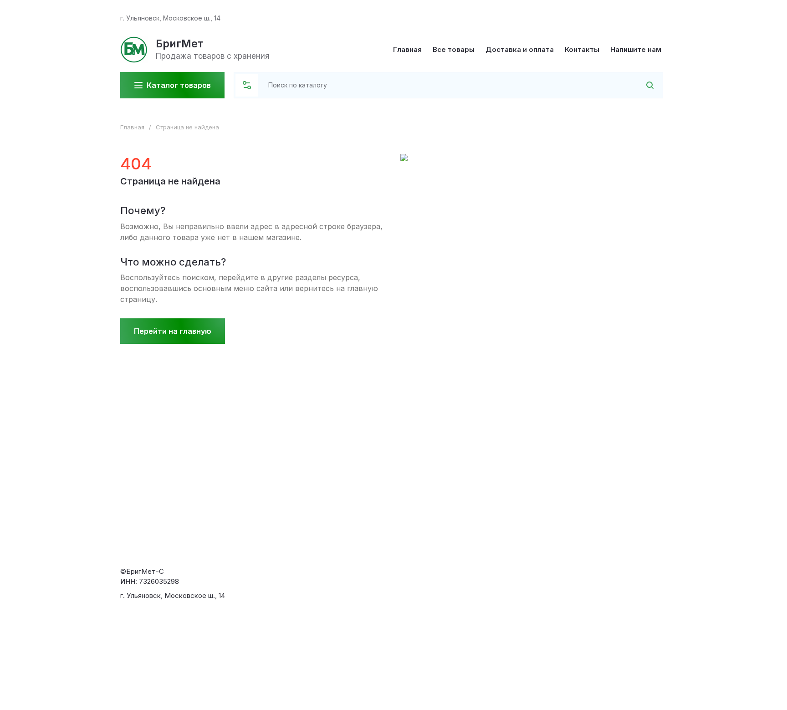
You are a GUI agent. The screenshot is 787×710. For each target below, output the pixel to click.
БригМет (180, 43)
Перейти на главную (172, 331)
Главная (132, 127)
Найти (638, 85)
